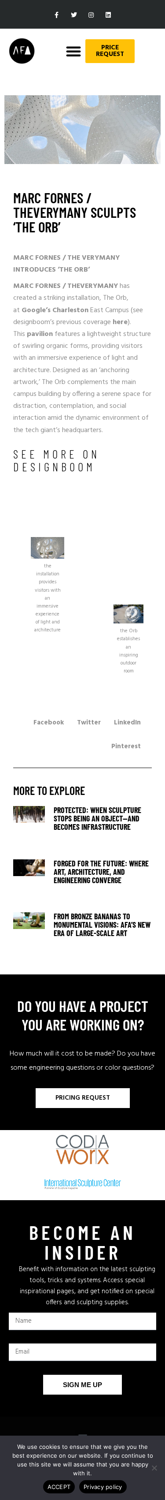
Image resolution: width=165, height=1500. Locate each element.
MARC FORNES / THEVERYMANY (65, 286)
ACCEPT (59, 1486)
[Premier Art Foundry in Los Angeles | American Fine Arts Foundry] (22, 51)
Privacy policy (103, 1486)
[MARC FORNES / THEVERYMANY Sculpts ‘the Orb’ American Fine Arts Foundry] (29, 830)
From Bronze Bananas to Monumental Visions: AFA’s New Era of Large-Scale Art (102, 924)
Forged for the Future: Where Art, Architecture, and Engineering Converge (101, 871)
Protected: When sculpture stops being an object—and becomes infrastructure (97, 818)
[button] (73, 51)
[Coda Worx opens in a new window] (82, 1149)
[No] (154, 1467)
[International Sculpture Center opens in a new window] (83, 1184)
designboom (54, 466)
